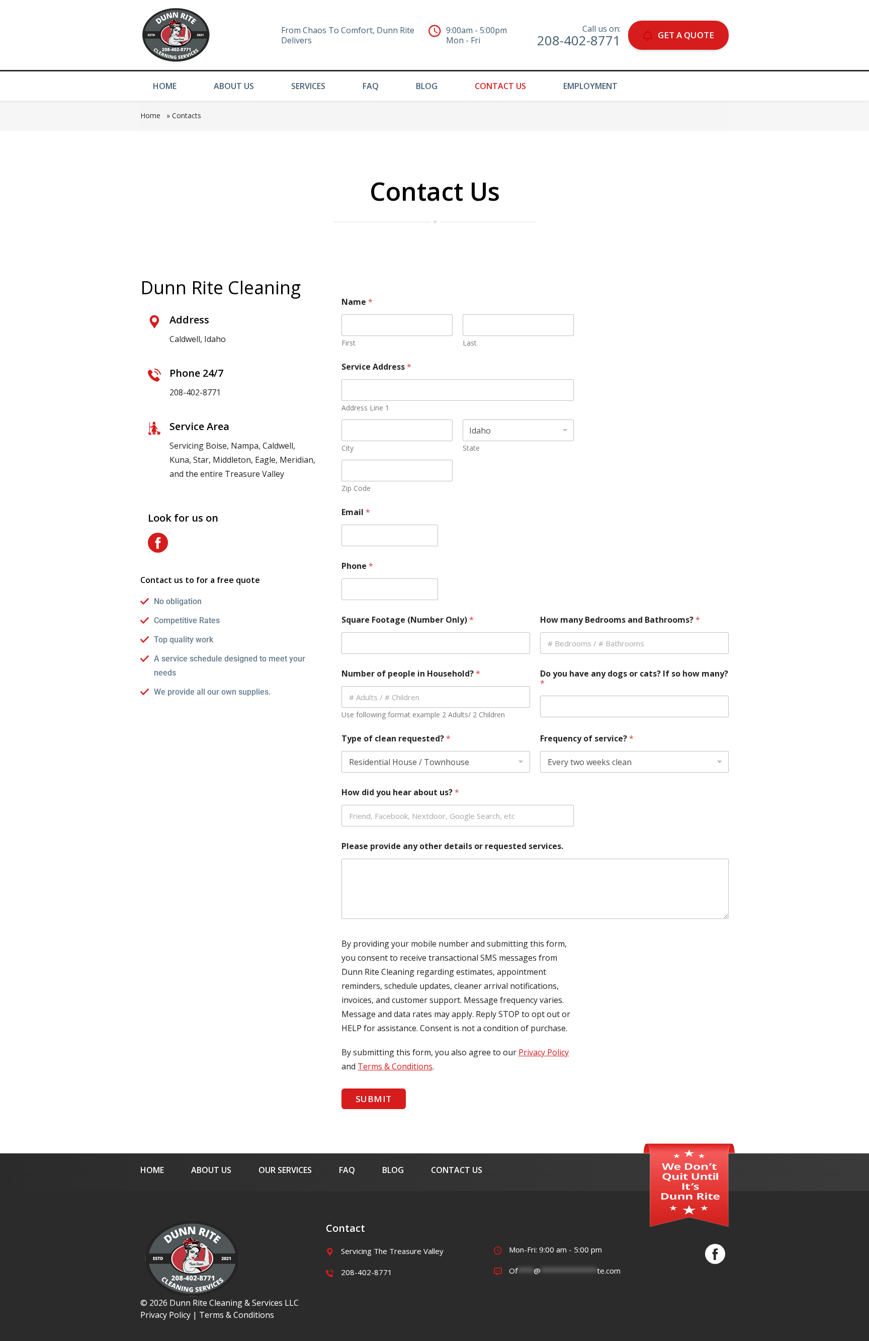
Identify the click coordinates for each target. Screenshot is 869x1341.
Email (355, 512)
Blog (427, 86)
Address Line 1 (365, 407)
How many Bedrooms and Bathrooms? (620, 620)
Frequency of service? (587, 738)
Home (165, 86)
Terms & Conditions (395, 1066)
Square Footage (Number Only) (407, 620)
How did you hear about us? (400, 792)
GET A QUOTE (686, 35)
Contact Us (500, 86)
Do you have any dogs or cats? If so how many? (634, 678)
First (348, 343)
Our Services (285, 1170)
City (347, 448)
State (471, 448)
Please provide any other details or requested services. (452, 846)
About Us (234, 86)
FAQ (371, 86)
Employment (590, 86)
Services (308, 86)
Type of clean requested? (396, 738)
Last (470, 343)
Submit (374, 1099)
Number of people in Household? (410, 674)
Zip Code (356, 488)
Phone (357, 566)
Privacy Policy (543, 1052)
